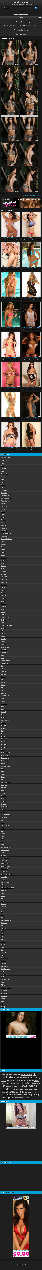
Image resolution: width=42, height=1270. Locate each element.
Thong (35, 1094)
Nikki (2, 885)
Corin (3, 636)
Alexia (3, 476)
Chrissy (3, 614)
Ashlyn (3, 544)
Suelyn (3, 960)
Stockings (26, 1092)
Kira (2, 790)
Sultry (3, 1095)
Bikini (11, 239)
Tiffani (3, 982)
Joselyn (3, 763)
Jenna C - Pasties (31, 387)
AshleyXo (4, 536)
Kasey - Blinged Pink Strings (11, 237)
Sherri (3, 939)
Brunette (10, 359)
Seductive (17, 359)
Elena (3, 685)
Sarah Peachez (6, 920)
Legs (34, 389)
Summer (4, 963)
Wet (27, 1098)
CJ (2, 630)
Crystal (3, 641)
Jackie (3, 717)
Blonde (9, 269)
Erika (2, 690)
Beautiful (7, 239)
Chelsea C (4, 606)
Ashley (3, 525)
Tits (17, 449)
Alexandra (4, 474)
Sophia (3, 952)
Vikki (2, 1001)
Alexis (3, 479)
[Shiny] (11, 404)
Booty (13, 269)
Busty (32, 299)
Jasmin (3, 728)
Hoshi (3, 706)
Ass (10, 1074)
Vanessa (4, 990)
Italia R (3, 712)
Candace (4, 582)
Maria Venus (5, 850)
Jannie (3, 725)
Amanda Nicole (6, 501)
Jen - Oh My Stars (31, 237)
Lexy (2, 831)
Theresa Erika (5, 979)
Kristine (3, 801)
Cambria (4, 579)
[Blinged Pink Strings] (11, 224)
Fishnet (27, 195)
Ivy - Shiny (11, 417)
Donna (3, 676)
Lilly (2, 836)
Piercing (39, 269)
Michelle (4, 871)
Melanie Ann (5, 863)
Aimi (2, 463)
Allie (2, 487)
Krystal (3, 804)
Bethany (4, 555)
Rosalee (4, 906)
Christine (4, 628)
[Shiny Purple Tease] (31, 284)
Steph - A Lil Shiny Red (10, 267)
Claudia (3, 633)
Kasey (3, 777)
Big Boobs (8, 299)
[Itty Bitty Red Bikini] (11, 344)
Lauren (3, 812)
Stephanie (4, 958)
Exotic (31, 389)
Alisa (2, 482)
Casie (3, 590)
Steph (3, 955)
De (2, 666)
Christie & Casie (6, 625)
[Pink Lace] (31, 344)
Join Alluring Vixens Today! (21, 22)
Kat (2, 779)
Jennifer (4, 744)
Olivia (3, 896)
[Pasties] (31, 374)
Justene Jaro (5, 766)
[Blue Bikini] (31, 254)
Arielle (3, 522)
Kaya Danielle (5, 782)
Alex (2, 471)
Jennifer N (4, 747)
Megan (3, 855)
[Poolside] (11, 314)
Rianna (3, 904)
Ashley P (4, 530)
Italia (2, 709)
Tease (38, 239)
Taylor (3, 977)
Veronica (4, 996)
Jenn (2, 733)
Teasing (28, 1095)
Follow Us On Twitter (21, 30)
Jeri (2, 749)
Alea (2, 465)
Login (23, 10)
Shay (2, 933)
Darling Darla (5, 660)
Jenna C (4, 741)
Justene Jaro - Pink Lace (31, 357)
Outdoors (17, 269)
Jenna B (4, 739)
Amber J (4, 506)
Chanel (3, 593)
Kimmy (3, 787)
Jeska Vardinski (6, 752)
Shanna (3, 928)
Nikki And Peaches (7, 887)
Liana (3, 833)
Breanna (4, 557)
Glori (2, 698)
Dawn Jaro (4, 663)
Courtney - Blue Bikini (31, 267)
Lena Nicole (5, 825)
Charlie (3, 598)
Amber (3, 503)
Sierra (3, 941)
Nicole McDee (5, 882)
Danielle (4, 649)
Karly (2, 774)
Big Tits (27, 389)
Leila (2, 822)
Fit (14, 239)
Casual (4, 1083)
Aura (2, 547)
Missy (3, 879)
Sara (2, 917)
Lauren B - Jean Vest (31, 417)
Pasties (38, 389)
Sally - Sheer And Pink (11, 447)
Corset (18, 1083)
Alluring (27, 359)
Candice (4, 584)
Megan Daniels (6, 858)
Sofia (2, 947)
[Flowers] (11, 374)
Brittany (3, 571)
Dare (2, 658)
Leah (2, 820)
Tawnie (3, 971)
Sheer (35, 329)
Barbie (3, 552)
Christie (3, 622)
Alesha (3, 468)
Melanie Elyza (5, 866)
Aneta (3, 509)
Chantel (3, 595)
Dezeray (3, 674)
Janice (3, 722)
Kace (2, 768)
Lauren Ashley (6, 814)
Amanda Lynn (5, 495)
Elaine (3, 682)
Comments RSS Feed (23, 14)
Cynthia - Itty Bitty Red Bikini (10, 357)
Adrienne (4, 460)
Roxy (2, 909)
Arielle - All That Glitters (10, 297)
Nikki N (3, 890)
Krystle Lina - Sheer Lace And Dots (31, 327)
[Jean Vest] (31, 404)
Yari (2, 1004)
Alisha (3, 484)
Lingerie (38, 195)
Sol (2, 950)
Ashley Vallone (6, 533)
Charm (3, 601)
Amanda (4, 493)
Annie (3, 514)
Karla (2, 771)
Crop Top (28, 239)
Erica (2, 687)
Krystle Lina (5, 806)
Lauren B (4, 817)
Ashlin (3, 541)
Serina (3, 925)
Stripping (11, 389)
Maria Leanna (5, 847)
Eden (2, 679)
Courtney (4, 639)
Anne (3, 511)
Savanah (4, 923)
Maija (3, 844)
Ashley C (4, 528)
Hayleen (4, 703)
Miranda (4, 877)
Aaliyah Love (5, 457)
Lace (32, 329)
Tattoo (34, 239)
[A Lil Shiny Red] (11, 254)
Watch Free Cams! (21, 34)
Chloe (3, 612)
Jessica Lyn (5, 758)
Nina (2, 893)
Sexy (3, 1092)
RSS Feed (16, 14)
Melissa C (4, 868)
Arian (3, 517)
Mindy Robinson (6, 874)
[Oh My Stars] (31, 224)
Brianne (3, 566)
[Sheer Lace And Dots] (31, 314)
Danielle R (4, 652)
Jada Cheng (5, 720)
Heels (31, 359)
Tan (39, 359)
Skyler (3, 944)
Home (21, 17)
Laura (3, 809)
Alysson (4, 490)
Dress (35, 299)
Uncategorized (6, 987)
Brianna (3, 563)
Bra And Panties (28, 419)
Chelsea (4, 603)
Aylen (3, 549)
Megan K (4, 860)
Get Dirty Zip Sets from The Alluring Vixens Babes (21, 26)
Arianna (3, 520)
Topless (17, 239)
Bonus (29, 269)
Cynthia (3, 644)
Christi (3, 620)
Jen (2, 731)
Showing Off (17, 1092)
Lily (2, 839)
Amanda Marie (6, 498)
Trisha (3, 985)
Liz (2, 841)
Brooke (3, 574)
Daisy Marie (5, 647)
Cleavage (35, 419)
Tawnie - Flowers (10, 387)
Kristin (3, 795)
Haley (3, 701)
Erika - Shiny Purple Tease (31, 297)
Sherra (3, 936)
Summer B (4, 966)
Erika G (3, 693)
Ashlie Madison (6, 539)
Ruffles (26, 1089)
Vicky (3, 998)
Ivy (2, 714)
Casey (3, 587)
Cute (6, 389)
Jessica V (4, 760)
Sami (2, 914)
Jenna (3, 736)
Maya (3, 852)
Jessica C (4, 755)
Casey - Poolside (10, 327)
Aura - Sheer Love (31, 447)
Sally (2, 912)
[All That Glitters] (11, 284)
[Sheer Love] (31, 434)
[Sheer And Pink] (11, 434)
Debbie (3, 671)
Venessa (4, 993)
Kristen (3, 793)
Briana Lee (4, 560)
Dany (2, 655)
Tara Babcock (5, 969)
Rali (2, 898)
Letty (2, 828)
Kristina (3, 798)
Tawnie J (4, 974)
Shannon (4, 931)
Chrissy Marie (5, 617)
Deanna (3, 668)
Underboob (17, 389)
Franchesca (5, 695)
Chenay (3, 609)
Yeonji (3, 1006)
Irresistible (32, 195)
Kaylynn (4, 785)
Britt (2, 568)
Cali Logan (4, 576)
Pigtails (21, 1089)
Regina (3, 901)
